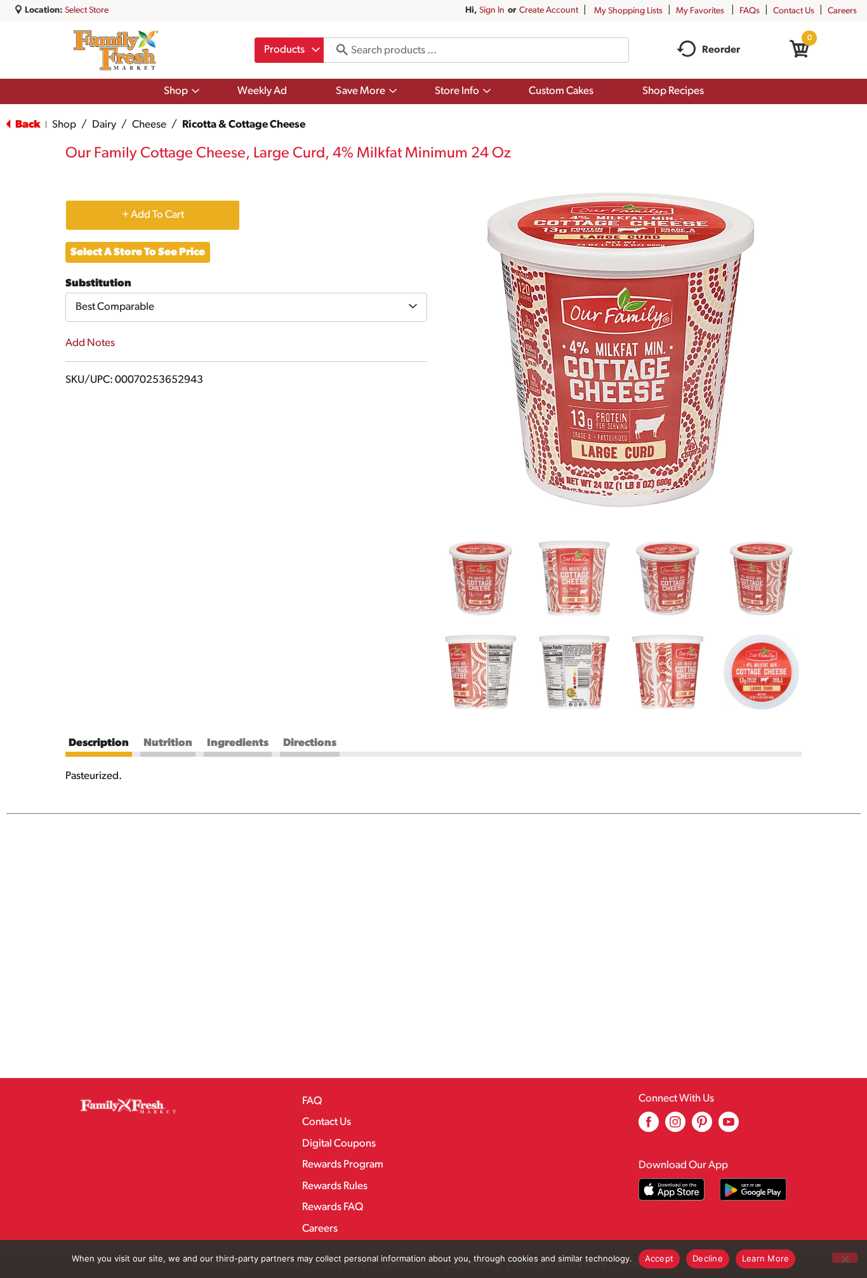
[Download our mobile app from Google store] (753, 1189)
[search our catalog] (338, 50)
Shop (64, 124)
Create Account (548, 10)
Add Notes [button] (90, 343)
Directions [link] (309, 743)
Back (26, 124)
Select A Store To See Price (137, 252)
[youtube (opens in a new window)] (728, 1126)
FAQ (312, 1101)
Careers (842, 11)
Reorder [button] (721, 50)
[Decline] (844, 1258)
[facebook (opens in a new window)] (649, 1126)
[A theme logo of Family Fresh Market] (116, 50)
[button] (480, 578)
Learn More (766, 1258)
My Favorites (700, 11)
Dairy (104, 124)
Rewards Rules (334, 1186)
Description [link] (99, 743)
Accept (659, 1258)
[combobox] (289, 50)
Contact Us (793, 11)
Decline (707, 1258)
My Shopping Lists (628, 11)
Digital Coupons (339, 1143)
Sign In (492, 10)
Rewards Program (342, 1164)
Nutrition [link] (167, 743)
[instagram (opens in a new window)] (675, 1126)
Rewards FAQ (332, 1207)
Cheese (149, 124)
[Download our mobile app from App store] (672, 1189)
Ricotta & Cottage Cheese (243, 124)
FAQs (749, 11)
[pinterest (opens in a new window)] (702, 1126)
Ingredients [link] (237, 743)
